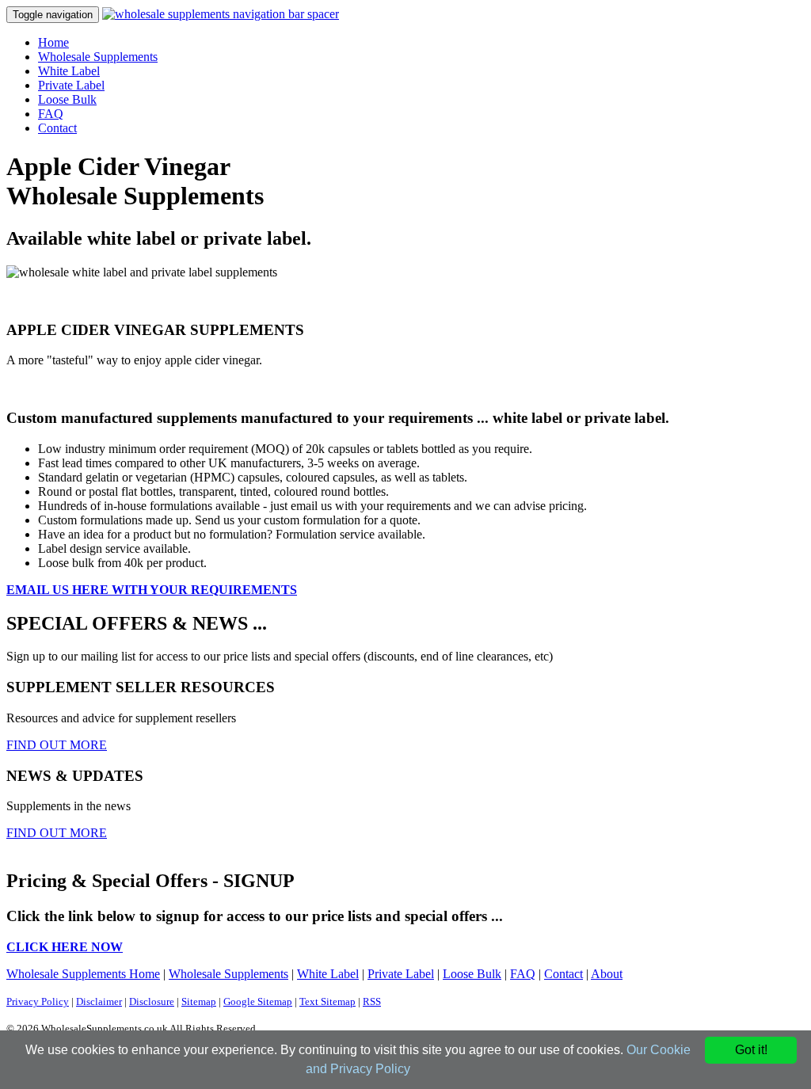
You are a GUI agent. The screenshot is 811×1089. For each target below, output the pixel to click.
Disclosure (151, 1001)
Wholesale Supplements (98, 56)
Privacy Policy (37, 1001)
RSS (372, 1001)
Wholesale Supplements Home (83, 973)
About (607, 973)
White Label (69, 71)
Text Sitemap (327, 1001)
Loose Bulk (67, 99)
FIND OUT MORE (56, 745)
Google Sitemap (257, 1001)
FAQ (50, 113)
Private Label (71, 85)
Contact (57, 128)
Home (53, 42)
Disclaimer (99, 1001)
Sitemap (198, 1001)
